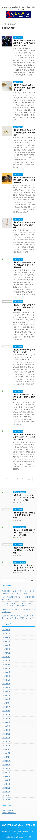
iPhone (27, 312)
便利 (25, 58)
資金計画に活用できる (22, 70)
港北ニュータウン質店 (23, 110)
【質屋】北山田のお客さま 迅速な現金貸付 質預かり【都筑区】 (24, 397)
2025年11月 (6, 664)
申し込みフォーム (26, 159)
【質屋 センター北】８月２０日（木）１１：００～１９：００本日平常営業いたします (24, 567)
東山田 (15, 200)
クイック (30, 270)
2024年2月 (6, 745)
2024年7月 (6, 726)
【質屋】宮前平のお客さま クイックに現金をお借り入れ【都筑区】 (24, 264)
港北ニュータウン (22, 65)
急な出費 (21, 240)
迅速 (29, 72)
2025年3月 (6, 695)
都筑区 (24, 75)
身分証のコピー (23, 72)
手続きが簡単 (20, 105)
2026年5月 (6, 641)
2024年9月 (6, 718)
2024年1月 (6, 749)
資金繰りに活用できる (23, 462)
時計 (21, 62)
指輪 (18, 62)
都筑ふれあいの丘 (22, 466)
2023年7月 (6, 772)
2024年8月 (6, 722)
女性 (18, 60)
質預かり (27, 115)
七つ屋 (22, 58)
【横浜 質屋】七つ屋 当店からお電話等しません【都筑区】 (23, 550)
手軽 (29, 197)
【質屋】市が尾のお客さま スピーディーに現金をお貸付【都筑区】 (24, 307)
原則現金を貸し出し (22, 369)
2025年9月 (6, 672)
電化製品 (19, 252)
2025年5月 (6, 687)
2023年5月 (6, 780)
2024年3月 (6, 741)
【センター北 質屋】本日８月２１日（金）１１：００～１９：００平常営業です (24, 532)
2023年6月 (6, 776)
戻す (17, 197)
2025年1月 (6, 703)
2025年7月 (6, 680)
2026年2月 (6, 653)
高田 (17, 167)
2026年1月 (6, 657)
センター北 (16, 53)
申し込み (23, 67)
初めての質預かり (22, 100)
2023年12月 (6, 753)
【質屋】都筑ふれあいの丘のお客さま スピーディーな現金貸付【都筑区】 (24, 437)
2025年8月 (6, 676)
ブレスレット (21, 145)
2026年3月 (6, 649)
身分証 (33, 334)
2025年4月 (6, 691)
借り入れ (18, 322)
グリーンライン (23, 50)
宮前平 (20, 280)
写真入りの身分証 (24, 452)
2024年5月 (6, 734)
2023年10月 (6, 761)
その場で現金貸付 (26, 53)
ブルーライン (27, 55)
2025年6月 (6, 684)
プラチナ (21, 98)
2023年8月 (6, 768)
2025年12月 (6, 660)
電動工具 (29, 117)
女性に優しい (24, 60)
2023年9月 (6, 765)
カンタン (30, 138)
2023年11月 (6, 757)
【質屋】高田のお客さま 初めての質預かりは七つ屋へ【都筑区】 (24, 132)
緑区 (23, 247)
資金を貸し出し (30, 247)
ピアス (33, 235)
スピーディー (22, 315)
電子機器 (27, 164)
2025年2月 (6, 699)
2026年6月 (6, 637)
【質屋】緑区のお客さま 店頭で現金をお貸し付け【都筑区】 (24, 224)
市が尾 (23, 324)
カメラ (31, 48)
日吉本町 (27, 105)
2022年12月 (6, 799)
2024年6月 (6, 730)
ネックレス (20, 143)
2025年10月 (6, 668)
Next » (29, 479)
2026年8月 (6, 630)
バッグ (20, 55)
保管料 (28, 192)
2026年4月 (6, 645)
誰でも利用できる (26, 112)
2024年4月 (6, 738)
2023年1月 (6, 795)
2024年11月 (6, 711)
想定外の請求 (28, 240)
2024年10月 (6, 714)
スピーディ (31, 50)
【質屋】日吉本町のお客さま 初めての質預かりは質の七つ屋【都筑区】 (24, 87)
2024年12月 (6, 707)
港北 (17, 377)
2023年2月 (6, 792)
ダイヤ (26, 95)
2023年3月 (6, 788)
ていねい (32, 95)
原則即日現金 (26, 322)
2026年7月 (6, 634)
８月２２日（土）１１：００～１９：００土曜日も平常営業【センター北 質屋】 (24, 497)
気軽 (19, 329)
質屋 (31, 70)
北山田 (20, 412)
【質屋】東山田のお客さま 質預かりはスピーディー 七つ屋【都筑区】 (24, 179)
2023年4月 (6, 784)
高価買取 (29, 75)
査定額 (20, 200)
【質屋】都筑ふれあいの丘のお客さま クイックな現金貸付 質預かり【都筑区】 (24, 42)
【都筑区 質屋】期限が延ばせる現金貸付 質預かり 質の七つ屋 (24, 515)
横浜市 (26, 62)
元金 (32, 192)
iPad (26, 48)
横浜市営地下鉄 (21, 107)
